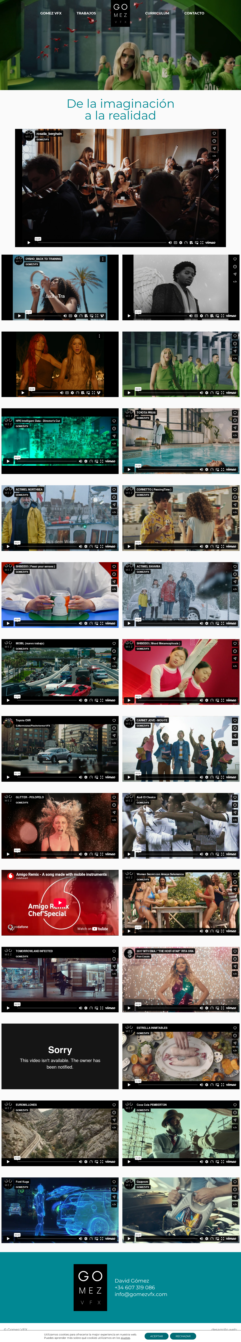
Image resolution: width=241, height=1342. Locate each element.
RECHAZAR (183, 1336)
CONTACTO (194, 13)
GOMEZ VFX (51, 13)
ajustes (125, 1338)
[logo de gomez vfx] (120, 13)
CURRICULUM (157, 13)
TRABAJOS (86, 13)
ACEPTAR (156, 1336)
